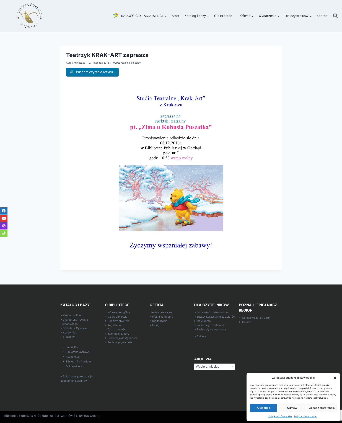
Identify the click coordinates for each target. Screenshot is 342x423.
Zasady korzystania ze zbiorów (216, 316)
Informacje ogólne (118, 312)
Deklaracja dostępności (122, 338)
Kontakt (323, 16)
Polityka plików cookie (305, 416)
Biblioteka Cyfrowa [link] (75, 328)
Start (175, 16)
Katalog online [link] (72, 315)
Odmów (292, 407)
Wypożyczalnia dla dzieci (127, 62)
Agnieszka (79, 62)
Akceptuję (263, 407)
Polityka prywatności (120, 342)
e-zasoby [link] (69, 336)
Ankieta (201, 336)
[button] (335, 378)
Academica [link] (70, 332)
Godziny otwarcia (118, 321)
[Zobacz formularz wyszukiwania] (335, 16)
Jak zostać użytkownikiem (213, 312)
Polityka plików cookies (280, 416)
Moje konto (204, 321)
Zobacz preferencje (322, 407)
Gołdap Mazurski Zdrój (256, 317)
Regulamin (114, 325)
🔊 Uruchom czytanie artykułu (92, 72)
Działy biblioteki (117, 316)
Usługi (156, 325)
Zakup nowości (116, 329)
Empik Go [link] (72, 347)
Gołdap (246, 322)
